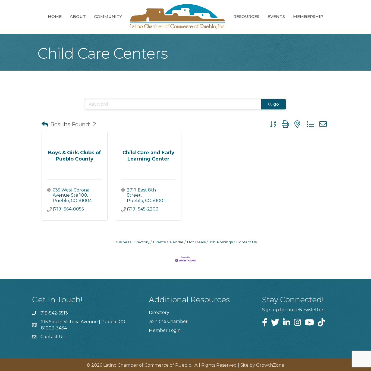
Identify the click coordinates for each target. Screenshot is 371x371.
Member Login (165, 330)
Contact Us (246, 242)
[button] (45, 124)
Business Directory (131, 242)
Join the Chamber (168, 321)
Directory (159, 312)
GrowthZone (270, 365)
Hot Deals (196, 242)
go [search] (276, 104)
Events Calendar (168, 242)
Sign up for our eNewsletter (292, 309)
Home (55, 16)
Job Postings (221, 242)
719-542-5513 (54, 313)
